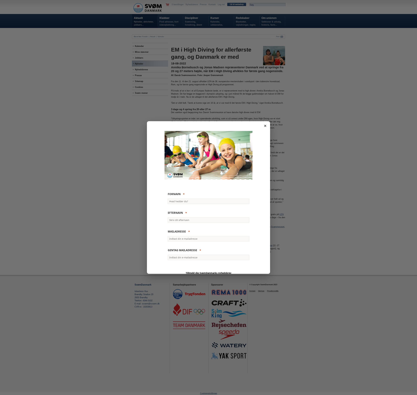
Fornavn (174, 194)
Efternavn (175, 213)
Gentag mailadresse (182, 250)
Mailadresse (177, 231)
